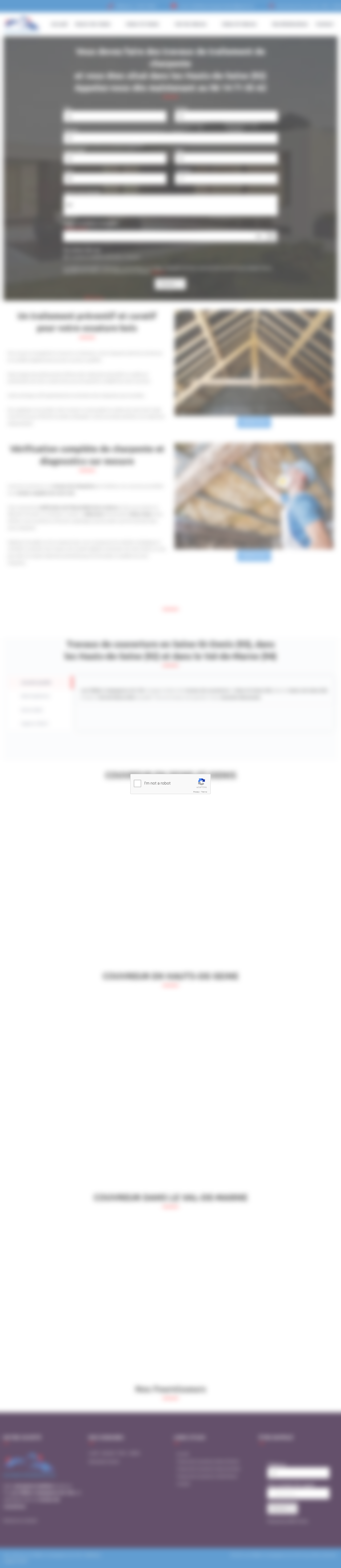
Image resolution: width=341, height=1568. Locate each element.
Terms (204, 792)
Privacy (196, 792)
